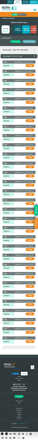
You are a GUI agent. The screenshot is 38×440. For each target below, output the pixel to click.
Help (19, 403)
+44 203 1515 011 (21, 423)
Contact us (19, 408)
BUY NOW (15, 42)
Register (22, 14)
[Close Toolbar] (36, 434)
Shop (19, 380)
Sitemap (19, 418)
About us (19, 410)
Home (19, 376)
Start (30, 66)
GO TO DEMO (29, 42)
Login (15, 14)
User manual (19, 401)
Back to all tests (8, 18)
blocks (19, 437)
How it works (19, 378)
